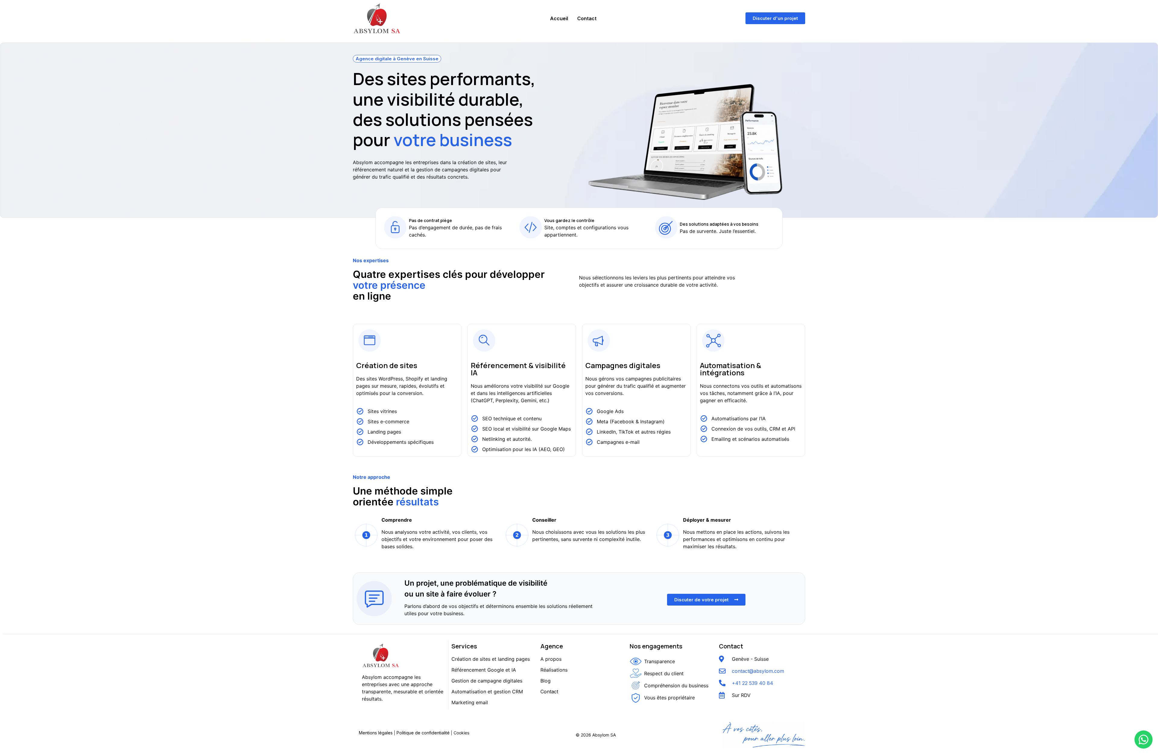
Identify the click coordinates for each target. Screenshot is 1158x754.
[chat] (1143, 739)
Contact (549, 692)
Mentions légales (376, 732)
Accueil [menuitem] (559, 18)
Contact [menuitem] (586, 18)
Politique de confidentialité (423, 732)
